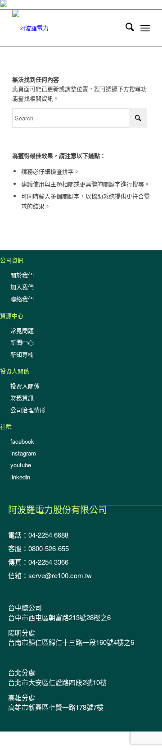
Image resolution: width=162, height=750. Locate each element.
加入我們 (22, 286)
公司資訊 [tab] (11, 260)
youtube (20, 464)
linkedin (20, 477)
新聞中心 (22, 342)
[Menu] (145, 28)
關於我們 (22, 275)
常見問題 (22, 330)
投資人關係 (25, 386)
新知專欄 (22, 354)
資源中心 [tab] (11, 315)
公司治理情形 (27, 409)
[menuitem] (125, 28)
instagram (23, 453)
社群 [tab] (6, 426)
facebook (22, 441)
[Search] (125, 28)
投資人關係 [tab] (14, 371)
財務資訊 (22, 397)
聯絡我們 (22, 298)
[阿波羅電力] (67, 28)
